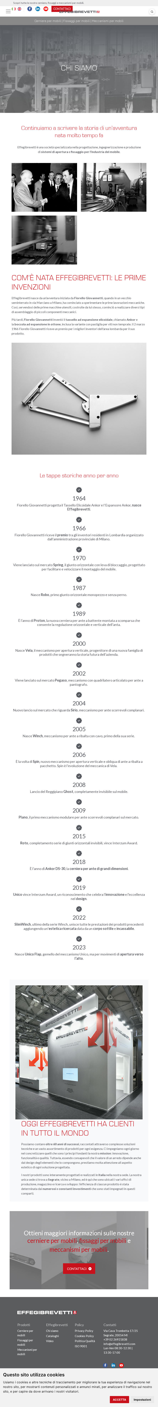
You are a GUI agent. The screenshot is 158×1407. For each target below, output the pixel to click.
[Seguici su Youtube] (121, 1365)
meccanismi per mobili (79, 1249)
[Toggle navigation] (8, 11)
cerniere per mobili (52, 1240)
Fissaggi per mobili (76, 21)
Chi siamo (52, 1330)
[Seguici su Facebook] (105, 1365)
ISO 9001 (81, 1346)
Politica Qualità (85, 1341)
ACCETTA (119, 1399)
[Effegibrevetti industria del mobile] (79, 11)
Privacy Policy (84, 1330)
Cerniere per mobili (47, 21)
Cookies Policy (84, 1336)
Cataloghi (52, 1336)
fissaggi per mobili (102, 1240)
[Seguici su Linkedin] (113, 1365)
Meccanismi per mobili (108, 21)
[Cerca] (152, 12)
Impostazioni (142, 1399)
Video (50, 1341)
